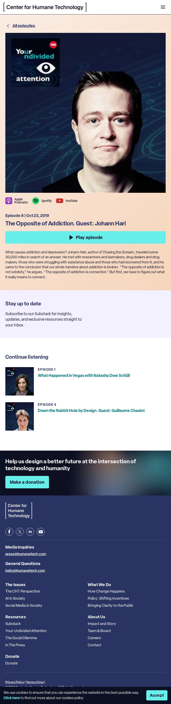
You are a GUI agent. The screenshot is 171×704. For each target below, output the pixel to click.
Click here (12, 697)
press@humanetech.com (25, 553)
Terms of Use (35, 682)
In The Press (15, 644)
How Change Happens (106, 591)
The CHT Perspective (22, 591)
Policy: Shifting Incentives (108, 598)
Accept (157, 695)
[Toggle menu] (163, 7)
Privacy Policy (14, 682)
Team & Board (99, 630)
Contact (94, 644)
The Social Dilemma (21, 637)
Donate (11, 663)
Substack (13, 623)
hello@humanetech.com (25, 570)
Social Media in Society (23, 605)
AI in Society (15, 598)
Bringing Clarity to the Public (110, 605)
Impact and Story (102, 623)
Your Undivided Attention (26, 630)
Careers (94, 637)
